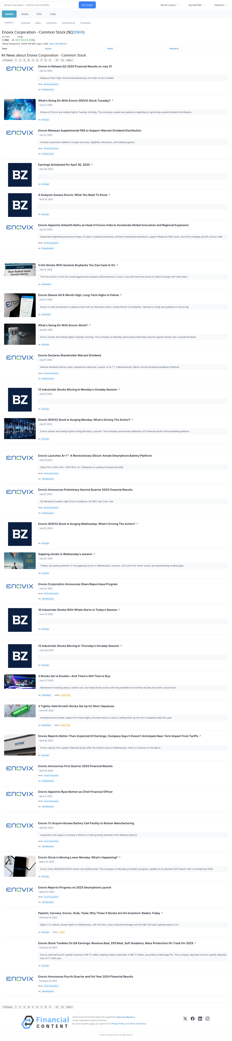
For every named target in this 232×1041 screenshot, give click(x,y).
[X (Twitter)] (185, 1022)
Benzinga (45, 120)
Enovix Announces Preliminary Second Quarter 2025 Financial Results (85, 489)
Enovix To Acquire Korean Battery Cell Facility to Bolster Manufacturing (86, 823)
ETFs (39, 14)
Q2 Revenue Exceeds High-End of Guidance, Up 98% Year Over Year (77, 501)
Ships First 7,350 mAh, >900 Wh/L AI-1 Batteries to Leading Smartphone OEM (82, 467)
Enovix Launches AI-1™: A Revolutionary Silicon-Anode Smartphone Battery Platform (95, 455)
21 (57, 60)
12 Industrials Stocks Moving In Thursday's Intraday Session (80, 645)
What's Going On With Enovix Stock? (64, 325)
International (68, 22)
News (38, 22)
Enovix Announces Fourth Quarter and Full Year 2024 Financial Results (85, 976)
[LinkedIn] (200, 1022)
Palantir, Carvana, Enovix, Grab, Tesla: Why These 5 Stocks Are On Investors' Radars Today (100, 913)
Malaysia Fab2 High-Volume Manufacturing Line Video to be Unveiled (77, 78)
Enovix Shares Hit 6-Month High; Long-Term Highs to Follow (80, 295)
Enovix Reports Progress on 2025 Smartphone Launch (74, 887)
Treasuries (85, 22)
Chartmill (45, 573)
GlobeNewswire (48, 90)
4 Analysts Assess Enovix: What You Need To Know (74, 195)
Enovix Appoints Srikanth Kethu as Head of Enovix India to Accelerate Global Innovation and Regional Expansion (113, 225)
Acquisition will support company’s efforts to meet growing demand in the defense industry (89, 835)
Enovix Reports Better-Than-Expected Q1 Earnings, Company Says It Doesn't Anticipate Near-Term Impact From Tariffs (119, 736)
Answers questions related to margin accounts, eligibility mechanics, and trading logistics (87, 142)
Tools (53, 14)
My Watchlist (195, 4)
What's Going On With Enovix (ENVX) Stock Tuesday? (75, 100)
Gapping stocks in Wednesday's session (66, 554)
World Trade (65, 695)
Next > (69, 60)
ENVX (78, 32)
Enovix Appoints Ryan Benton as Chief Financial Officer (75, 791)
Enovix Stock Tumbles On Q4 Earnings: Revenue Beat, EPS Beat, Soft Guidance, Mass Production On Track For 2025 (117, 943)
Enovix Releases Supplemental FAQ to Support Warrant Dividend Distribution (89, 130)
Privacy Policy (118, 1023)
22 (62, 60)
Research (174, 48)
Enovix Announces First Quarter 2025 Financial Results (75, 766)
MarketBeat (46, 284)
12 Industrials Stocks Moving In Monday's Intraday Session (79, 389)
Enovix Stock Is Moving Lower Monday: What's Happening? (79, 857)
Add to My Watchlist (58, 43)
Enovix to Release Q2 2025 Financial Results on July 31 (75, 66)
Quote (48, 48)
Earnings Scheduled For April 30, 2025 (65, 164)
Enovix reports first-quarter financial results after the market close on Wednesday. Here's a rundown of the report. (101, 747)
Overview (25, 22)
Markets (9, 14)
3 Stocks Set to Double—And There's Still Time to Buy (74, 676)
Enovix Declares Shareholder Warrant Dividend (69, 355)
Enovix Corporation (51, 84)
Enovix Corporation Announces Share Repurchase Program (78, 584)
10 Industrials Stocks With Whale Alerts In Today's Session (79, 609)
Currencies (51, 22)
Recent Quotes (168, 4)
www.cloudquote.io (126, 1017)
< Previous (7, 60)
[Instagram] (207, 1022)
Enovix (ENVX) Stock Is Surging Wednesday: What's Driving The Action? (88, 523)
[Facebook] (192, 1022)
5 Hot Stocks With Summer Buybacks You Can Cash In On (78, 265)
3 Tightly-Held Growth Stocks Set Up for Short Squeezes (76, 706)
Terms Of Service (137, 1023)
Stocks (25, 14)
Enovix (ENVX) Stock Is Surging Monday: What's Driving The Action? (85, 419)
